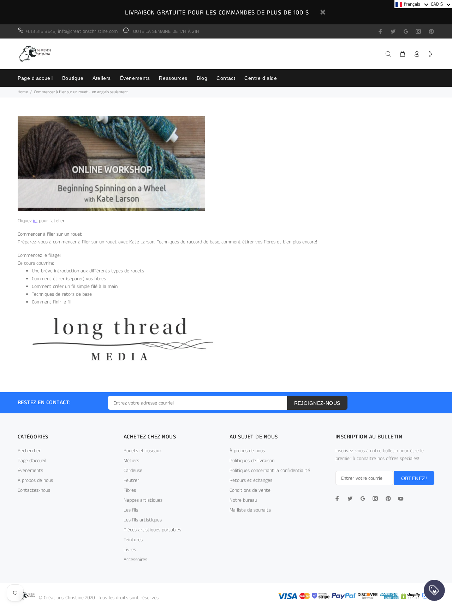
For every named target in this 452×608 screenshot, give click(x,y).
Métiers (131, 460)
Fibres (130, 490)
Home (23, 92)
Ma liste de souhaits (250, 510)
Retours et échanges (251, 480)
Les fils (131, 510)
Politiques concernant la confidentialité (270, 470)
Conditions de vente (250, 490)
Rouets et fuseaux (143, 450)
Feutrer (131, 480)
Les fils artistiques (143, 520)
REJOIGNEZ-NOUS (317, 403)
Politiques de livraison (252, 460)
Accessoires (135, 559)
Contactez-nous (34, 490)
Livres (130, 549)
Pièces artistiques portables (152, 529)
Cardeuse (133, 470)
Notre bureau (243, 500)
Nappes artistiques (143, 500)
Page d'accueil (32, 460)
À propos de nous (35, 480)
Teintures (133, 539)
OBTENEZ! (414, 478)
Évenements (30, 470)
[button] (411, 4)
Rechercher (29, 450)
